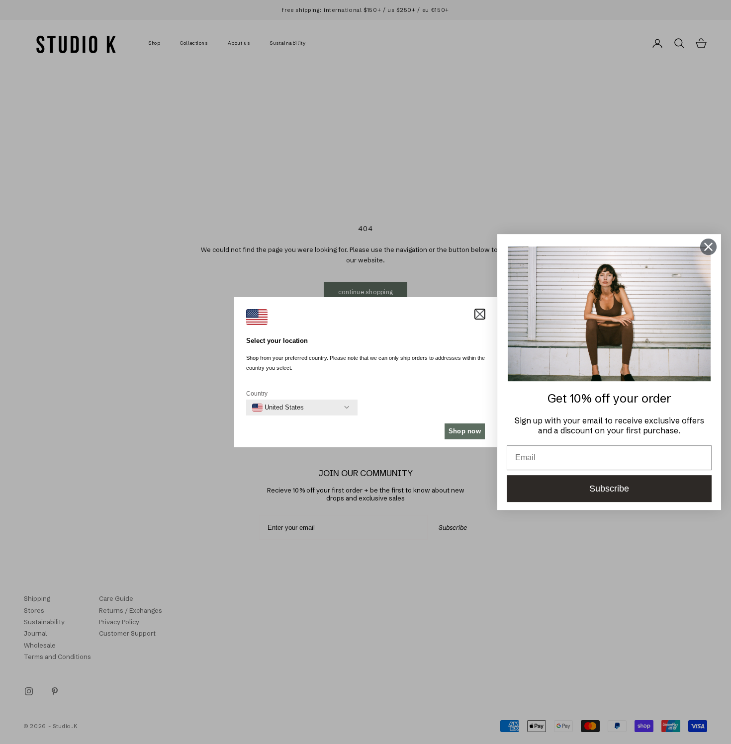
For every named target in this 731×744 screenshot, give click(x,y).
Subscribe (609, 489)
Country (257, 393)
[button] (480, 314)
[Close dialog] (708, 246)
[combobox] (278, 408)
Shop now (465, 431)
